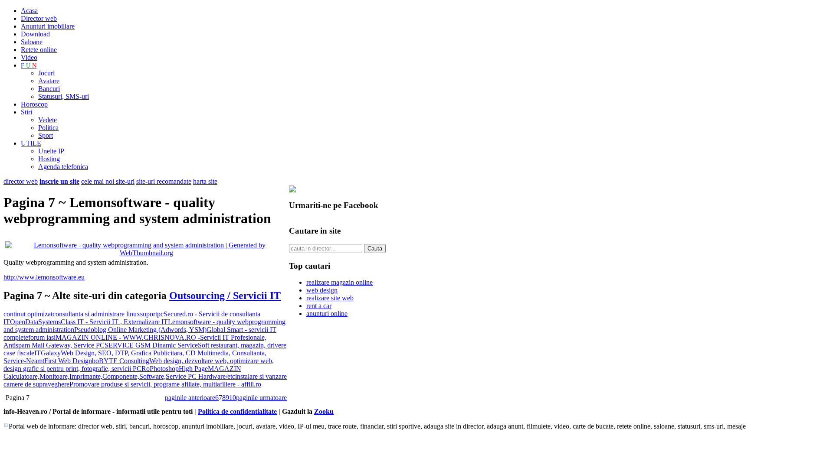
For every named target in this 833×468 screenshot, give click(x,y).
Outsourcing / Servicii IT (225, 295)
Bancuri (49, 88)
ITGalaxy (47, 353)
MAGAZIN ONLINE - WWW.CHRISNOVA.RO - (128, 337)
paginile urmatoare (261, 397)
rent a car (318, 305)
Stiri (26, 112)
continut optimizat (27, 314)
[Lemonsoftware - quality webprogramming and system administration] (146, 253)
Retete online (39, 49)
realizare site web (330, 298)
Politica (48, 127)
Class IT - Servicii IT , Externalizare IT (114, 321)
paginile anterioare (190, 397)
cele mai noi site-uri (107, 181)
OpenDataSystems (35, 321)
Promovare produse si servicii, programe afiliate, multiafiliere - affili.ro (165, 384)
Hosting (49, 158)
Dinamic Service (174, 345)
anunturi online (327, 313)
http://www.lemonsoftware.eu (44, 277)
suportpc (152, 314)
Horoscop (34, 104)
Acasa (29, 10)
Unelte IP (51, 151)
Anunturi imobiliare (48, 26)
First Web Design (68, 360)
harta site (205, 181)
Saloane (32, 42)
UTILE (31, 143)
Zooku (324, 411)
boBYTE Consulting (120, 360)
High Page (193, 368)
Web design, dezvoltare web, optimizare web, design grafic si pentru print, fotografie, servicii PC (138, 364)
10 (232, 397)
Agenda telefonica (63, 166)
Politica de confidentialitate (237, 411)
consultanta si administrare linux (96, 314)
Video (29, 57)
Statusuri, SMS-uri (63, 96)
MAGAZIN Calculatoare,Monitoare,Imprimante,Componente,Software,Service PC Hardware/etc (122, 372)
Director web (39, 18)
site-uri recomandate (163, 181)
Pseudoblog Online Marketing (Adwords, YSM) (140, 329)
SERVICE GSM (128, 345)
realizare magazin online (339, 282)
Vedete (47, 120)
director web (20, 181)
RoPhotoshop (160, 368)
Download (35, 34)
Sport (45, 135)
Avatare (48, 80)
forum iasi (42, 337)
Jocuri (46, 73)
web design (322, 290)
